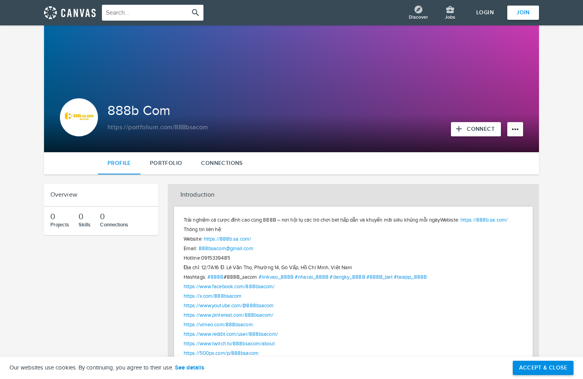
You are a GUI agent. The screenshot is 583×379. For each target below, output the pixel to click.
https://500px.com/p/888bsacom (221, 353)
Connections (221, 163)
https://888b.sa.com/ (484, 220)
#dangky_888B (347, 277)
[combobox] (152, 13)
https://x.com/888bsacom (213, 296)
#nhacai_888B (311, 277)
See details (189, 367)
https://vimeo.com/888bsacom (218, 325)
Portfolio (166, 163)
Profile (119, 163)
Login (485, 12)
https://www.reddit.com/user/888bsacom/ (231, 334)
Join (523, 12)
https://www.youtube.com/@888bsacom (229, 305)
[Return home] (70, 12)
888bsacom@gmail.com (226, 248)
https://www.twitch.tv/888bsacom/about (229, 344)
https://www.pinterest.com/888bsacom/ (229, 315)
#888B (215, 277)
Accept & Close (543, 367)
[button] (353, 195)
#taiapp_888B (410, 277)
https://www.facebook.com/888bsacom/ (229, 286)
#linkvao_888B (276, 277)
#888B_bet (379, 277)
